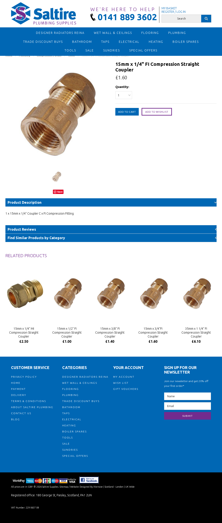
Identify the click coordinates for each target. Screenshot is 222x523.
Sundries (111, 50)
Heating (156, 41)
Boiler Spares (186, 41)
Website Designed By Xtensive (86, 486)
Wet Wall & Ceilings (113, 33)
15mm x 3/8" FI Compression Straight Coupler (109, 332)
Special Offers (143, 50)
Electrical (129, 41)
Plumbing (177, 33)
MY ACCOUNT (123, 376)
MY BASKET (169, 8)
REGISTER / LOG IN (174, 11)
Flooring (150, 33)
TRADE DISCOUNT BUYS (43, 41)
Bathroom (82, 41)
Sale (89, 50)
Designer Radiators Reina (60, 33)
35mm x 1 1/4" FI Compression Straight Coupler (196, 332)
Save (60, 191)
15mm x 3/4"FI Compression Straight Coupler (153, 332)
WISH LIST (121, 382)
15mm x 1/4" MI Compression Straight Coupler (23, 332)
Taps (105, 41)
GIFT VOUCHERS (125, 388)
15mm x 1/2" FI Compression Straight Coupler (67, 332)
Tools (70, 50)
